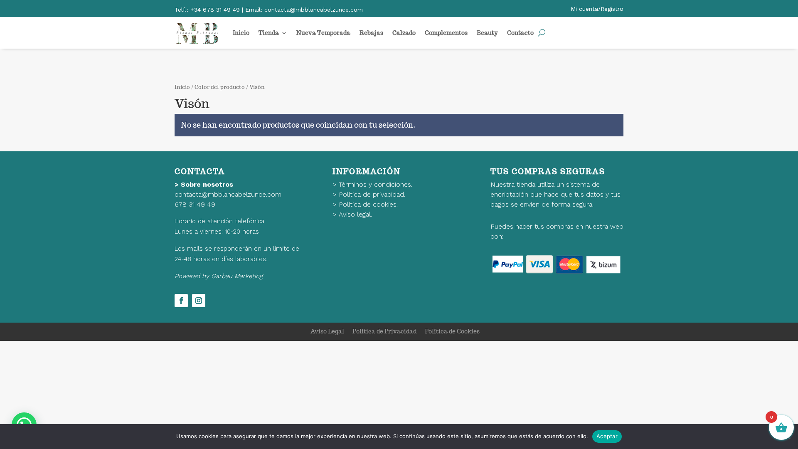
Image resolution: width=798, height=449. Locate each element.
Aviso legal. (355, 214)
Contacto (520, 33)
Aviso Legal (327, 331)
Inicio (241, 33)
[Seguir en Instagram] (198, 300)
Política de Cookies (452, 331)
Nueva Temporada (323, 33)
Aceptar (607, 436)
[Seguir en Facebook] (181, 300)
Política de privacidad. (372, 194)
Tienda (269, 33)
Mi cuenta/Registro (597, 8)
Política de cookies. (368, 204)
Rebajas (371, 33)
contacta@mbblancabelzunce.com (228, 194)
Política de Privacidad (384, 331)
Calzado (404, 33)
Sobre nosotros (207, 184)
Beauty (487, 33)
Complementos (446, 33)
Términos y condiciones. (375, 184)
